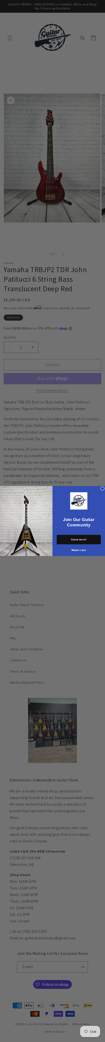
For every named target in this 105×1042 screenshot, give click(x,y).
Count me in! (79, 539)
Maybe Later (79, 550)
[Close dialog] (102, 488)
